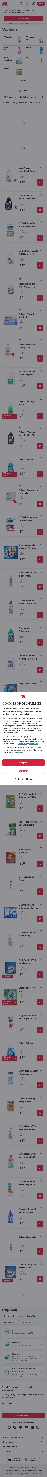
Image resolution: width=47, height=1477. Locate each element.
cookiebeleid (33, 744)
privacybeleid (22, 744)
